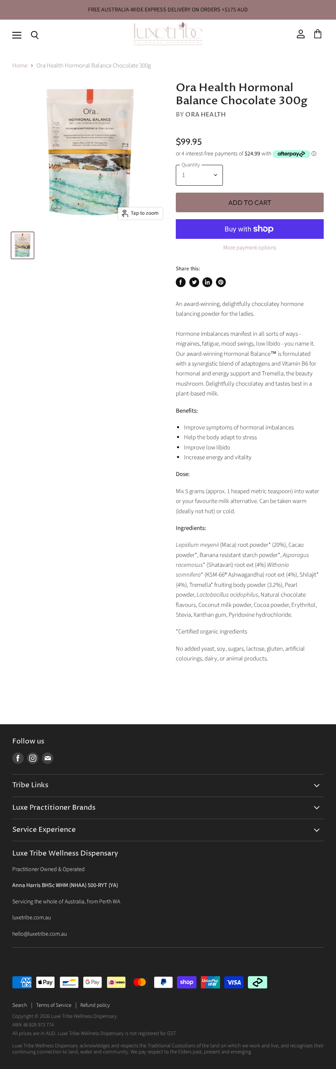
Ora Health (205, 114)
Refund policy (95, 1005)
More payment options (249, 248)
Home (19, 65)
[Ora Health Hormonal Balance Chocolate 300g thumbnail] (22, 245)
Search (19, 1005)
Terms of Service (53, 1005)
